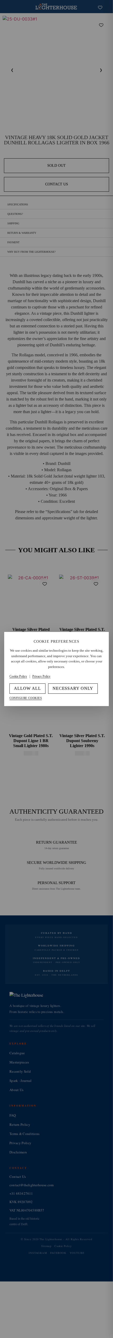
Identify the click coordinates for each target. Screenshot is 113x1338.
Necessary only (73, 688)
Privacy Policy (41, 676)
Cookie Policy (18, 676)
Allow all (27, 688)
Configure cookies (25, 698)
